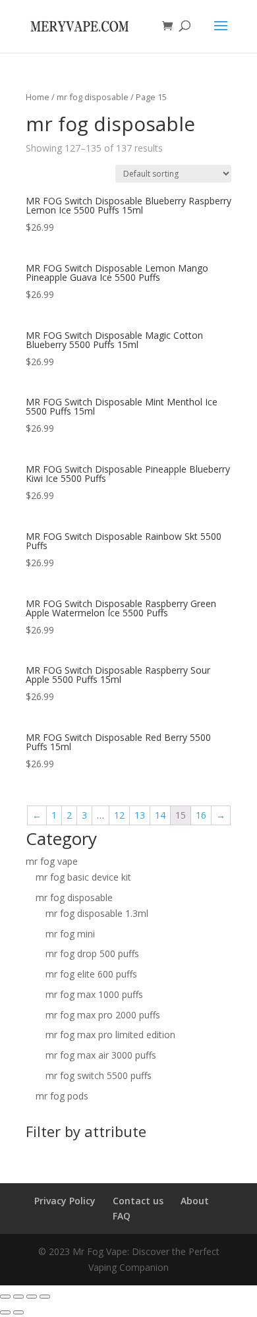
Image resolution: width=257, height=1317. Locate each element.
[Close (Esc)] (5, 1297)
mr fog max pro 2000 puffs (102, 1015)
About (195, 1200)
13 (139, 815)
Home (37, 97)
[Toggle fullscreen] (31, 1297)
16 (201, 815)
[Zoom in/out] (45, 1297)
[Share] (18, 1297)
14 (160, 815)
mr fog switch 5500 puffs (98, 1075)
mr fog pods (62, 1096)
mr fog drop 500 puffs (92, 953)
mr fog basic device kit (83, 877)
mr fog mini (70, 933)
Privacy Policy (65, 1200)
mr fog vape (52, 861)
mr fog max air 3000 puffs (100, 1055)
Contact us (138, 1200)
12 (119, 815)
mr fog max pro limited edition (110, 1034)
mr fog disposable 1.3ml (96, 913)
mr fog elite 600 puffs (91, 974)
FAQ (121, 1216)
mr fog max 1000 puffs (94, 994)
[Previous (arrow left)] (5, 1312)
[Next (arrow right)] (18, 1312)
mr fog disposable (92, 97)
